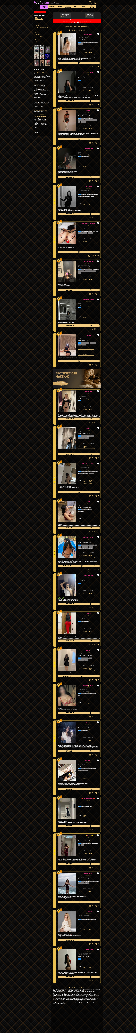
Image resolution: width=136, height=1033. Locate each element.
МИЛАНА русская (88, 464)
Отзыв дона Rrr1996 (39, 84)
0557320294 (70, 826)
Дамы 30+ (37, 32)
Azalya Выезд (88, 148)
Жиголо (60, 6)
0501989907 (70, 454)
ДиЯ (88, 502)
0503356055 (70, 641)
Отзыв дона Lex (38, 101)
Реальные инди (38, 23)
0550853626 (70, 214)
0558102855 (70, 713)
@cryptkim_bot (89, 16)
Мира (88, 650)
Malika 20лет (88, 34)
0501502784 (67, 676)
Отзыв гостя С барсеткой (41, 116)
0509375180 (70, 604)
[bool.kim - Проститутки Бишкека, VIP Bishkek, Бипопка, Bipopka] (41, 4)
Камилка (88, 760)
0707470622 (67, 566)
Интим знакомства (68, 6)
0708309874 (70, 864)
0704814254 (70, 751)
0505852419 (70, 177)
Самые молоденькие (39, 30)
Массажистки (52, 6)
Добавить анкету (92, 6)
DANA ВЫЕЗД (88, 911)
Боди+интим (88, 575)
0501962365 (70, 101)
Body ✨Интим (88, 72)
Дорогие (37, 25)
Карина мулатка (88, 261)
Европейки (37, 37)
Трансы (76, 6)
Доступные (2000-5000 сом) (41, 27)
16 (98, 255)
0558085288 (70, 940)
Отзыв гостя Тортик (39, 72)
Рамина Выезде (88, 299)
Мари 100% (88, 873)
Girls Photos (67, 44)
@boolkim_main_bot (65, 16)
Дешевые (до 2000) (39, 29)
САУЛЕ (88, 613)
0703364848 (70, 419)
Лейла (88, 110)
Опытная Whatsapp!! (88, 223)
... (80, 30)
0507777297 (70, 528)
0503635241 (70, 290)
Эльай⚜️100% (88, 686)
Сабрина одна (88, 537)
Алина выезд (88, 950)
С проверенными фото (40, 22)
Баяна (88, 428)
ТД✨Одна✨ (88, 835)
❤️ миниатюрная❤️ (88, 798)
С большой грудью (39, 36)
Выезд (36, 39)
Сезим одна (88, 391)
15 (98, 569)
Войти (40, 11)
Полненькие (37, 34)
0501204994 (70, 789)
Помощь (84, 6)
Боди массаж (88, 187)
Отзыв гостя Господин (40, 131)
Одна (88, 722)
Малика (88, 335)
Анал (36, 41)
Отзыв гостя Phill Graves (41, 110)
